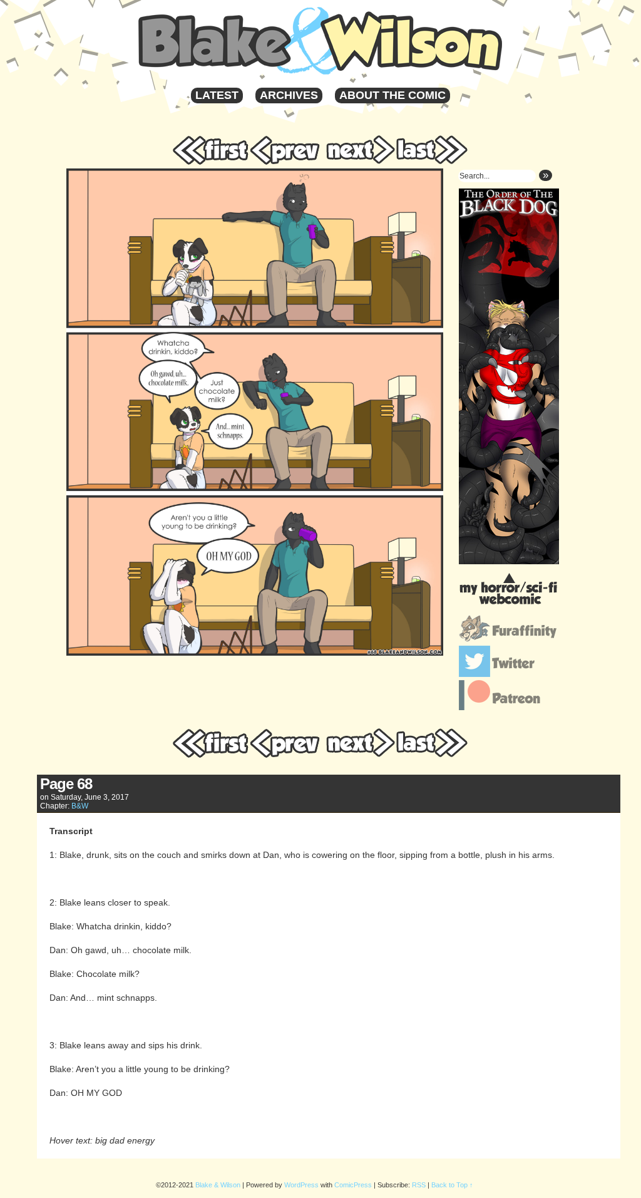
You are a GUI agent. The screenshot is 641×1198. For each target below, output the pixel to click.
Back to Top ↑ (452, 1185)
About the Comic (392, 95)
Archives (289, 95)
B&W (79, 806)
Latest (216, 95)
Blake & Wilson (217, 1185)
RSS (419, 1185)
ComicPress (353, 1185)
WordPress (301, 1185)
